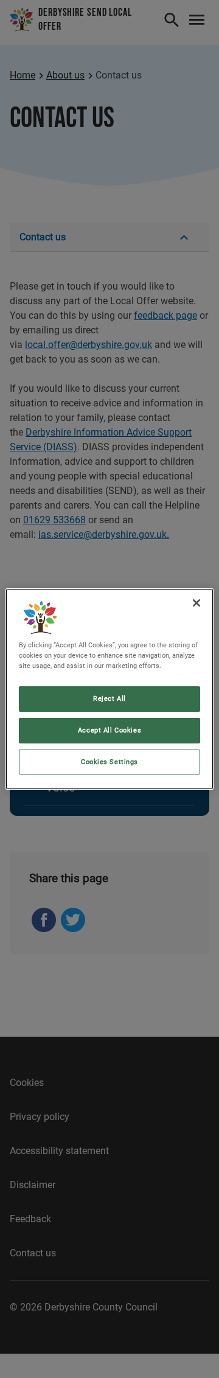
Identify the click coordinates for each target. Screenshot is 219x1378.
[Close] (196, 603)
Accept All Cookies (109, 730)
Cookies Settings (109, 761)
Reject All (109, 698)
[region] (109, 689)
